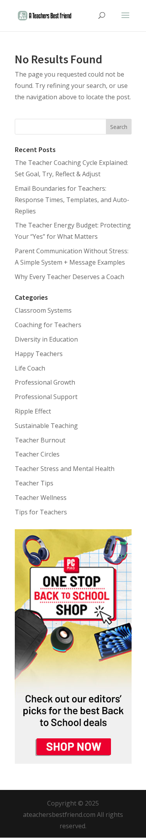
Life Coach (30, 368)
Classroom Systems (43, 310)
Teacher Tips (34, 483)
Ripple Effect (33, 411)
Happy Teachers (39, 353)
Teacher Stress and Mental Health (64, 468)
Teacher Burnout (40, 440)
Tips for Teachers (41, 512)
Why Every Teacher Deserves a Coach (69, 276)
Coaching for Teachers (48, 325)
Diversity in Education (46, 339)
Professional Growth (45, 382)
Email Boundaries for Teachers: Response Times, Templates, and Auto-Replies (72, 199)
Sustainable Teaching (46, 425)
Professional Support (46, 396)
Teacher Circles (37, 454)
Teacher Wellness (41, 497)
